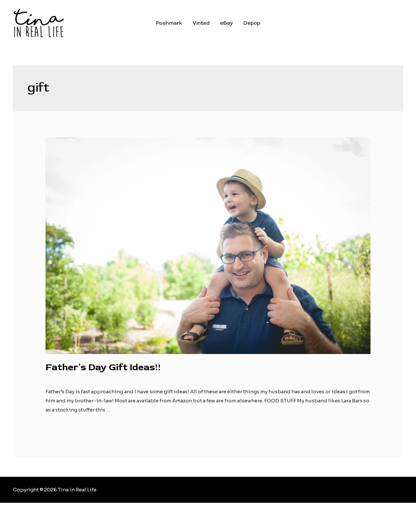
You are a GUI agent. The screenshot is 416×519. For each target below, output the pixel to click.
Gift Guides (60, 378)
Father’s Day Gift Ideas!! (103, 367)
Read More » (60, 427)
